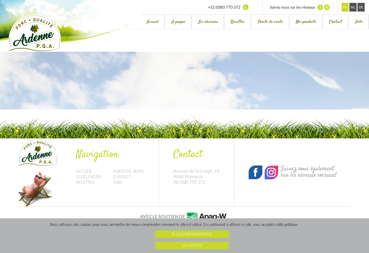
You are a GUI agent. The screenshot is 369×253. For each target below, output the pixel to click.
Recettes (238, 22)
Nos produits (306, 22)
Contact (335, 22)
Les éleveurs (208, 22)
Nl (353, 7)
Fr (345, 7)
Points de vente (270, 22)
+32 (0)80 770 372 (224, 7)
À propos (178, 22)
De (361, 7)
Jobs (359, 22)
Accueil (153, 22)
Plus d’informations (192, 234)
